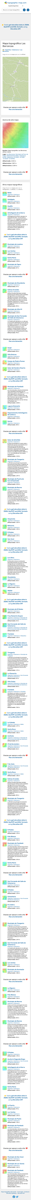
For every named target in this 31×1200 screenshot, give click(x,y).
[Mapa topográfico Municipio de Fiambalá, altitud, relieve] (5, 395)
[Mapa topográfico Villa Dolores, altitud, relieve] (5, 356)
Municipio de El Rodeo (15, 609)
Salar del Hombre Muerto (16, 368)
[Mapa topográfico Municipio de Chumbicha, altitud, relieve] (5, 284)
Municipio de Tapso (14, 264)
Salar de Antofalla (14, 440)
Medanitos (23, 636)
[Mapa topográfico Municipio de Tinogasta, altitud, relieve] (5, 467)
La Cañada (11, 722)
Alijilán (10, 591)
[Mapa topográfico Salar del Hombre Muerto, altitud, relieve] (5, 369)
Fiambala (11, 634)
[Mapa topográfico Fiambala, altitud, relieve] (5, 635)
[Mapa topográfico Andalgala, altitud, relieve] (5, 201)
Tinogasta (11, 652)
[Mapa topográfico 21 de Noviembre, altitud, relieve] (5, 746)
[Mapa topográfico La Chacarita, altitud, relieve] (5, 676)
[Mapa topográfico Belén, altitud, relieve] (5, 194)
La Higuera (11, 584)
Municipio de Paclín (14, 1119)
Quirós (10, 421)
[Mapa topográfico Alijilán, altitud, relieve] (5, 592)
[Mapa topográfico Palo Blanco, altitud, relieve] (5, 838)
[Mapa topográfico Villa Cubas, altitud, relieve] (5, 684)
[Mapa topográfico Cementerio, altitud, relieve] (5, 899)
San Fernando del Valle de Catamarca (18, 676)
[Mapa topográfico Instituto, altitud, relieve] (5, 738)
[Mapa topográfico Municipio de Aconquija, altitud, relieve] (5, 971)
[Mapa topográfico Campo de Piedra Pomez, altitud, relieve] (5, 362)
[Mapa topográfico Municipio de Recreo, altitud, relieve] (5, 495)
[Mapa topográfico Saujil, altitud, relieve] (5, 349)
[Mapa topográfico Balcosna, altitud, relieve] (5, 527)
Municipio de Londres (15, 244)
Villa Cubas (11, 682)
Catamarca (17, 194)
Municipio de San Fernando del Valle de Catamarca (17, 317)
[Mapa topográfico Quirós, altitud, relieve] (5, 423)
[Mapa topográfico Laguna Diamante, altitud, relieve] (5, 407)
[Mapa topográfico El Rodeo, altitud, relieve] (5, 534)
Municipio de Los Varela (16, 1164)
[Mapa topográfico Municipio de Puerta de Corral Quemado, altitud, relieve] (5, 481)
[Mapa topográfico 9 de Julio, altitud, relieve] (5, 766)
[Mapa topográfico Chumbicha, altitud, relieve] (5, 578)
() (15, 156)
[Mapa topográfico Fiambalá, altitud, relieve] (5, 698)
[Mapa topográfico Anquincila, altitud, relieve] (5, 520)
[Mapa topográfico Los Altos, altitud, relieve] (5, 566)
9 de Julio (11, 764)
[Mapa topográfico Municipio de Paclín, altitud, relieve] (5, 1120)
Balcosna (11, 526)
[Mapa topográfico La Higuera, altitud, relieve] (5, 585)
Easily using (16, 27)
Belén (9, 193)
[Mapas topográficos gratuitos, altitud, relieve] (3, 50)
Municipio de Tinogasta (16, 459)
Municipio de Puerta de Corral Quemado (16, 480)
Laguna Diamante (14, 406)
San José (11, 539)
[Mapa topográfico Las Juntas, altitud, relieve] (5, 252)
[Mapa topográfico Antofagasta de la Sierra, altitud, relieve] (5, 221)
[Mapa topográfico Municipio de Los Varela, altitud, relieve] (5, 1165)
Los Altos (11, 558)
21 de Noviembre (13, 744)
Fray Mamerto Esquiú (15, 616)
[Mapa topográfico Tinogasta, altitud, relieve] (5, 661)
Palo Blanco (12, 836)
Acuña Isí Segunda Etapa (16, 1059)
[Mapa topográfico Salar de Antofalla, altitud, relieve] (5, 448)
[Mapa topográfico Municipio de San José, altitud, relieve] (5, 1158)
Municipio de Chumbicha (16, 283)
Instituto (11, 736)
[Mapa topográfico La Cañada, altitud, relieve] (5, 724)
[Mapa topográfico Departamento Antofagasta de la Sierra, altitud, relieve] (5, 415)
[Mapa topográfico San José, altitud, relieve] (5, 540)
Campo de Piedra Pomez (16, 361)
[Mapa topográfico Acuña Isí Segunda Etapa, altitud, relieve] (5, 1061)
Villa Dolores (12, 354)
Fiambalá (11, 690)
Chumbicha (12, 577)
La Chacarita (12, 673)
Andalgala (11, 199)
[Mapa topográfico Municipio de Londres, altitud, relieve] (5, 245)
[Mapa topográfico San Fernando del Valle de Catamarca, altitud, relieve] (5, 627)
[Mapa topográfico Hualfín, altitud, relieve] (5, 207)
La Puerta (11, 1105)
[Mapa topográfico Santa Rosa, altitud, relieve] (5, 730)
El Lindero (11, 905)
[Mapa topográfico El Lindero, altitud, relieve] (5, 906)
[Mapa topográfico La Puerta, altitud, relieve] (5, 1107)
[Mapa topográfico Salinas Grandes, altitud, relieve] (5, 298)
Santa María (12, 258)
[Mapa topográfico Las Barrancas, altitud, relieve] (15, 135)
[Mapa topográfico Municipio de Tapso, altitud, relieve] (5, 266)
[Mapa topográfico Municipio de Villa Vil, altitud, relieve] (5, 310)
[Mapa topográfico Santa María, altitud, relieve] (5, 259)
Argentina (10, 194)
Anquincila (11, 519)
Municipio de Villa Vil (15, 309)
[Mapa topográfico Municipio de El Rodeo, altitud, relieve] (5, 610)
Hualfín (10, 206)
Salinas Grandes (13, 290)
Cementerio (12, 897)
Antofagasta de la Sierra (16, 213)
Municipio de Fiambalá (15, 386)
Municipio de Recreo (15, 487)
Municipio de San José (15, 1157)
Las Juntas (11, 251)
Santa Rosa (12, 729)
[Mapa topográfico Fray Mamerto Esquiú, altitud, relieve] (5, 618)
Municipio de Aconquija (16, 969)
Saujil (9, 348)
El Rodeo (11, 532)
